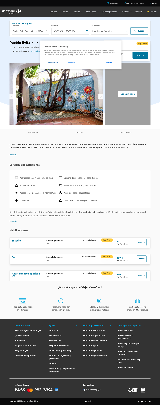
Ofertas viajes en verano (95, 355)
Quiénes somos (22, 335)
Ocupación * (95, 26)
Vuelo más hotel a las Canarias (128, 353)
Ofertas (153, 12)
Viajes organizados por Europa (129, 345)
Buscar (141, 31)
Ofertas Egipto (90, 345)
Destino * (15, 26)
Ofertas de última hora (94, 330)
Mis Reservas (55, 335)
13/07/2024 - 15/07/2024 (63, 31)
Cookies (53, 363)
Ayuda (154, 3)
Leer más (13, 155)
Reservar (140, 55)
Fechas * (54, 26)
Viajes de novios (125, 367)
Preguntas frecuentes (59, 345)
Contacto (53, 330)
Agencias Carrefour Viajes (135, 3)
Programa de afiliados (25, 345)
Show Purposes (52, 63)
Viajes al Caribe (125, 330)
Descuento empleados (25, 355)
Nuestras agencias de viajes (28, 330)
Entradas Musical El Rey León (129, 361)
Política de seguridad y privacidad (60, 357)
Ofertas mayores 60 (92, 350)
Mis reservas (114, 3)
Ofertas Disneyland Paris (95, 340)
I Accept (109, 63)
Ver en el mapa (36, 51)
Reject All (71, 63)
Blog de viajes (21, 350)
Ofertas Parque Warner (94, 335)
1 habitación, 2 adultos (102, 31)
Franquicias (20, 340)
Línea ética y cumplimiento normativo (62, 370)
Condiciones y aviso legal (61, 350)
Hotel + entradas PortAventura (126, 337)
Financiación (55, 340)
